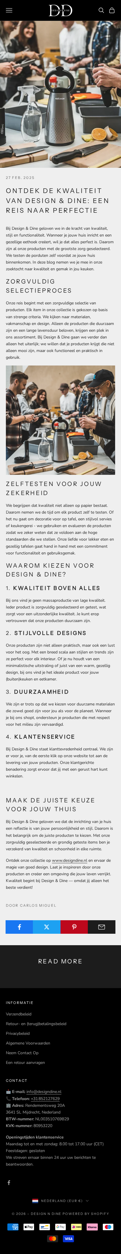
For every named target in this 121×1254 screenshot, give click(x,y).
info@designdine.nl (43, 1091)
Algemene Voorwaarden (28, 1043)
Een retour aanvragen (25, 1062)
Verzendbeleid (18, 1014)
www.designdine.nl (69, 860)
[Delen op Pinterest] (74, 927)
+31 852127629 (45, 1099)
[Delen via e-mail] (101, 927)
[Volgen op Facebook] (9, 1183)
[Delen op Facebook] (19, 927)
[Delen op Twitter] (46, 927)
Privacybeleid (18, 1033)
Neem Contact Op (22, 1053)
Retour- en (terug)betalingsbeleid (36, 1024)
